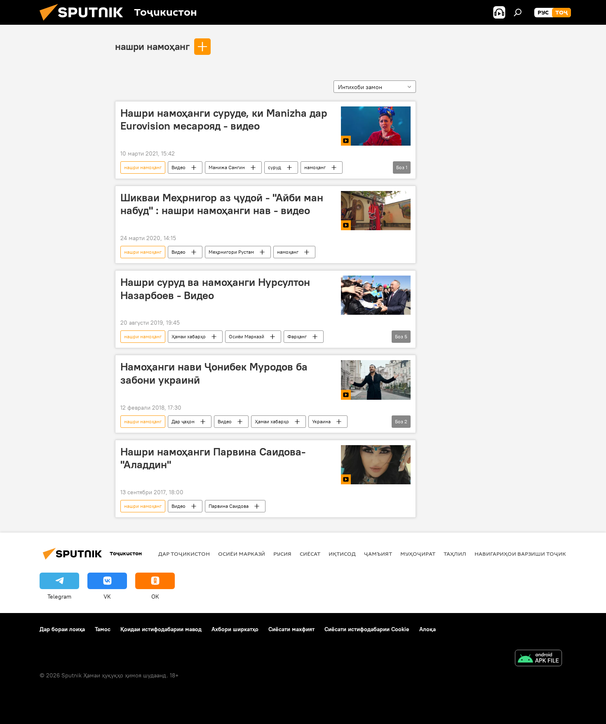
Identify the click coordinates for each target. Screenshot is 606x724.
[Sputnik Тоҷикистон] (84, 22)
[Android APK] (538, 659)
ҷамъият (378, 553)
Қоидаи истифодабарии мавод (161, 629)
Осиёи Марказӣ (246, 336)
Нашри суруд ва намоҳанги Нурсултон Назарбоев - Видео (215, 289)
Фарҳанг (297, 336)
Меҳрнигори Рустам (231, 252)
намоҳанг (315, 167)
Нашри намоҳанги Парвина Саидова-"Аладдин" (212, 458)
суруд (274, 167)
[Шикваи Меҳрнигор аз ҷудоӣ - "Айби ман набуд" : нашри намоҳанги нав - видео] (376, 210)
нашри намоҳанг (152, 46)
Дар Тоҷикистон (184, 553)
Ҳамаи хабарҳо (188, 336)
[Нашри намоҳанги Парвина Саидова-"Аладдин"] (376, 464)
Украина (321, 421)
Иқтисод (342, 553)
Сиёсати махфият (291, 629)
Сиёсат (310, 553)
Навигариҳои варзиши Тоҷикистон (529, 553)
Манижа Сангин (227, 167)
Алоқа (427, 629)
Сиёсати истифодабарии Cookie (366, 629)
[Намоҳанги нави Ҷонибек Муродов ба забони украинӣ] (376, 379)
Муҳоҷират (417, 553)
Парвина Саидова (229, 506)
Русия (282, 553)
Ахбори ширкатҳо (234, 629)
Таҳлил (455, 553)
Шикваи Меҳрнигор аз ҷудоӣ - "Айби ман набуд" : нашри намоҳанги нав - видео (221, 204)
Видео (178, 167)
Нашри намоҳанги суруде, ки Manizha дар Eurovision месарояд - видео (223, 119)
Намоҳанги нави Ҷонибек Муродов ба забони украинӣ (214, 373)
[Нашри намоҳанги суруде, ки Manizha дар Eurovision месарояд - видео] (376, 126)
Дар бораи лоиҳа (62, 629)
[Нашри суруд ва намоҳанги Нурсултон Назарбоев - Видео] (376, 295)
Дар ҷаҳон (183, 421)
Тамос (102, 629)
